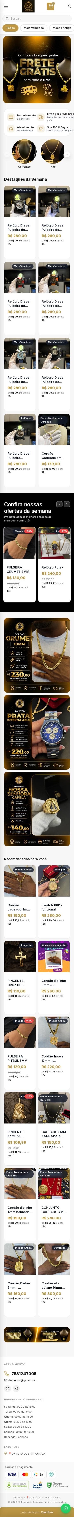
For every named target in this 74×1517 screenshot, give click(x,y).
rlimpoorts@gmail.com (22, 1380)
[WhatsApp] (7, 1388)
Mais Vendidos (34, 27)
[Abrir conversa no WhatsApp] (66, 1508)
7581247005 (24, 1373)
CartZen (37, 1512)
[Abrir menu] (6, 6)
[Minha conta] (69, 6)
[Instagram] (16, 1388)
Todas (10, 27)
